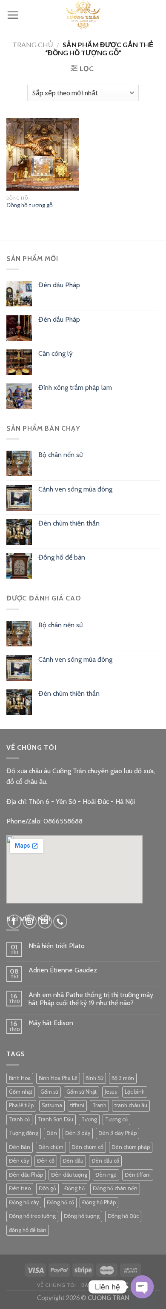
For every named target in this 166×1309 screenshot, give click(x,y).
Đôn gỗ (47, 1188)
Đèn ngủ (106, 1175)
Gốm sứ (49, 1092)
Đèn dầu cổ (105, 1161)
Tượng (89, 1119)
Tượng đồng (23, 1133)
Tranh (99, 1105)
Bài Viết (92, 1285)
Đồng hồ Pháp (99, 1202)
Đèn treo (20, 1188)
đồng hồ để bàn (27, 1230)
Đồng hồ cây (24, 1202)
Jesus (111, 1092)
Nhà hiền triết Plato (57, 946)
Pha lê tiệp (21, 1105)
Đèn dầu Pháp (26, 1175)
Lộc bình (135, 1092)
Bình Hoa (20, 1078)
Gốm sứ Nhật (81, 1092)
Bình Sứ (94, 1078)
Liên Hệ (118, 1285)
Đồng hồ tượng (82, 1216)
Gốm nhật (20, 1092)
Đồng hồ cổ (60, 1202)
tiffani (77, 1105)
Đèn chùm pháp (131, 1147)
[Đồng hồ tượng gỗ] (42, 154)
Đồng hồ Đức (123, 1216)
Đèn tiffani (138, 1175)
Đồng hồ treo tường (32, 1216)
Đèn (51, 1133)
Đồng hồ (74, 1188)
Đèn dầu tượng (69, 1175)
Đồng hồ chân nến (115, 1188)
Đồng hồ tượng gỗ (29, 205)
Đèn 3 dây (77, 1133)
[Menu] (12, 15)
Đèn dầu (73, 1161)
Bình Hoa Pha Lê (58, 1078)
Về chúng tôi (56, 1285)
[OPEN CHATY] (142, 1286)
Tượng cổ (116, 1119)
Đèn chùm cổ (87, 1147)
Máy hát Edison (51, 1023)
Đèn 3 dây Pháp (117, 1133)
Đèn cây (19, 1161)
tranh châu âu (130, 1105)
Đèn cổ (45, 1161)
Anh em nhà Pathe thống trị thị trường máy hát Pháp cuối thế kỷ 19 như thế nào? (91, 999)
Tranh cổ (19, 1119)
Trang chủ (32, 44)
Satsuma (52, 1105)
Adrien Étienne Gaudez (63, 970)
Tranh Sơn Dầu (55, 1119)
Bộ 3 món (123, 1078)
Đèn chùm (50, 1147)
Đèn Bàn (19, 1147)
